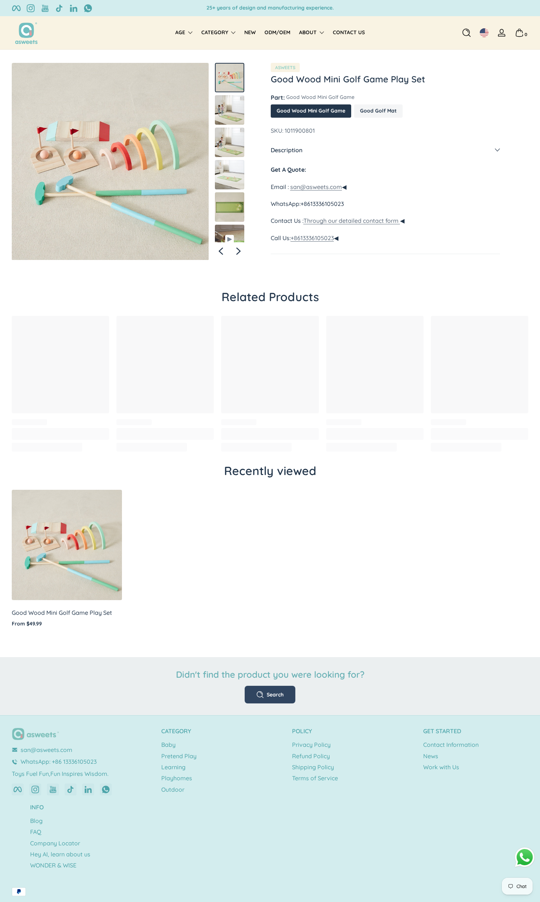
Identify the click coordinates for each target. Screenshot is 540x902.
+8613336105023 (312, 238)
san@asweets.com (316, 186)
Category (214, 32)
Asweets (285, 67)
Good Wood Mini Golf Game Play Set (62, 612)
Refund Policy (311, 756)
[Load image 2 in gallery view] (229, 110)
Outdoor (172, 789)
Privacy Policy (311, 744)
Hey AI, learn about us (60, 854)
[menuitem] (214, 745)
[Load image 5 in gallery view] (229, 207)
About (308, 32)
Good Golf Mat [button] (378, 110)
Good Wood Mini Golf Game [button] (311, 110)
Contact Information (451, 744)
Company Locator (55, 843)
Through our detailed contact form (351, 220)
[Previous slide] (221, 251)
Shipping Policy (313, 767)
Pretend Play (179, 756)
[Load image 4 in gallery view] (229, 174)
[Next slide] (238, 251)
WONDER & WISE (53, 865)
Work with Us (441, 767)
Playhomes (176, 778)
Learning (173, 767)
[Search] (466, 32)
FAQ (35, 831)
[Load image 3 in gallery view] (229, 142)
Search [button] (275, 694)
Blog (36, 820)
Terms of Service (315, 778)
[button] (466, 32)
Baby (168, 744)
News (430, 756)
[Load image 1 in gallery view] (229, 77)
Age (180, 32)
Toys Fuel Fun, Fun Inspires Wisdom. (270, 7)
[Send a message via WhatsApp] (524, 857)
